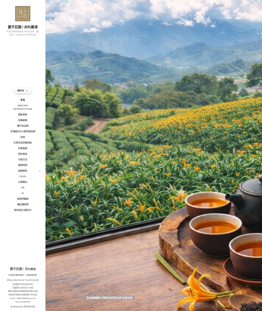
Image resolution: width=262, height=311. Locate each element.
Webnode (18, 306)
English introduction (23, 284)
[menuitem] (23, 100)
